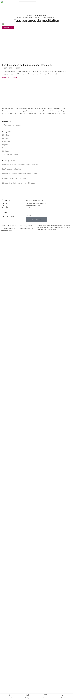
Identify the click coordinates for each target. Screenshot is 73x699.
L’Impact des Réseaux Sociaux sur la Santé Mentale (20, 174)
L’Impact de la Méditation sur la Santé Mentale (18, 183)
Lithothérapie (7, 148)
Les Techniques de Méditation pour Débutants (27, 65)
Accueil (19, 17)
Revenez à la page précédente (36, 15)
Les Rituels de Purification (11, 169)
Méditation (8, 27)
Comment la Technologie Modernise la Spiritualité (20, 164)
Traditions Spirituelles (10, 154)
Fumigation (6, 141)
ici (15, 226)
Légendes (5, 145)
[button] (27, 1)
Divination (5, 138)
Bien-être (5, 135)
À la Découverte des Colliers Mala (14, 178)
